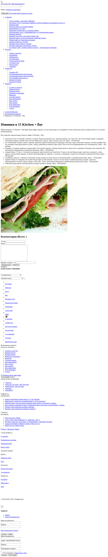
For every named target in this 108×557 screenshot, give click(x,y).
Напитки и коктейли (16, 93)
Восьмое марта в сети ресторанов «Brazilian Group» (27, 38)
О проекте (4, 436)
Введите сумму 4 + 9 (8, 262)
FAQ (2, 461)
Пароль (3, 525)
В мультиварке (14, 106)
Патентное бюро (7, 469)
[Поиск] (21, 6)
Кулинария (13, 55)
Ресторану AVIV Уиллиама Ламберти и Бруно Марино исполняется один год (37, 23)
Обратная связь (6, 443)
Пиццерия (8, 307)
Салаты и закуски (15, 87)
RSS (2, 487)
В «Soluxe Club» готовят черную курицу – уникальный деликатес (33, 47)
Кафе (7, 314)
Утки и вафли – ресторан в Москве (21, 21)
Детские (8, 338)
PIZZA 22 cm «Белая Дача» (14, 425)
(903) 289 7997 (6, 4)
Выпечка (12, 95)
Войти (10, 534)
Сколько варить (14, 97)
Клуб (7, 291)
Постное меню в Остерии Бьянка (21, 27)
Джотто (8, 383)
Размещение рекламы (8, 440)
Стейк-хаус (9, 323)
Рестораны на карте (25, 13)
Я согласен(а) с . (15, 553)
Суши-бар (8, 319)
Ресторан (8, 284)
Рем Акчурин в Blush (12, 418)
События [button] (8, 17)
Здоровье (12, 66)
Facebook (4, 479)
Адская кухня (14, 63)
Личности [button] (8, 68)
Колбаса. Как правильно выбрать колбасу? (20, 409)
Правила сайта (6, 458)
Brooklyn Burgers (15, 34)
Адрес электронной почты (10, 540)
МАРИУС (9, 390)
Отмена (4, 534)
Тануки (8, 388)
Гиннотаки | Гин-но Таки (15, 386)
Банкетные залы (11, 342)
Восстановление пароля (9, 530)
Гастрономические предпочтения (21, 76)
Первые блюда (14, 89)
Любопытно (13, 57)
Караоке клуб (10, 299)
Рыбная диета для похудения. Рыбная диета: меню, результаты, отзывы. (30, 403)
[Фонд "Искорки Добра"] (10, 429)
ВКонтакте (5, 483)
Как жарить (13, 103)
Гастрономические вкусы (18, 78)
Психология (13, 65)
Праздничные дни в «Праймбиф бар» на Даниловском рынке (31, 32)
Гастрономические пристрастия (20, 74)
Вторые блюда (14, 91)
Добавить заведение (13, 10)
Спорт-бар (9, 310)
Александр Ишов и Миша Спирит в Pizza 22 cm (22, 424)
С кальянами (9, 334)
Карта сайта (5, 447)
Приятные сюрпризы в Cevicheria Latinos (24, 30)
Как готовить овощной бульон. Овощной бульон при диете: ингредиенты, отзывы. (35, 405)
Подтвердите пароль (8, 549)
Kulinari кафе (14, 25)
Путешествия (14, 59)
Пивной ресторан (11, 303)
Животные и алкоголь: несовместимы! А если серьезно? (25, 401)
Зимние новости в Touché (18, 42)
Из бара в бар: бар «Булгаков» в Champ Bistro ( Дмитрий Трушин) (28, 422)
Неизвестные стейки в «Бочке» (20, 44)
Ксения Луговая (15, 80)
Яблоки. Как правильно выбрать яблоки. (19, 407)
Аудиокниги (5, 472)
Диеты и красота (15, 53)
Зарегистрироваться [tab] (12, 517)
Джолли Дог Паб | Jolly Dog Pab (17, 384)
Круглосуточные (11, 326)
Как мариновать (15, 99)
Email (3, 243)
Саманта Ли (13, 72)
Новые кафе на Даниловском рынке (22, 40)
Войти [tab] (7, 515)
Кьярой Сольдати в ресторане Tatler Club (24, 36)
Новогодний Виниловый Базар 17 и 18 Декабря (22, 399)
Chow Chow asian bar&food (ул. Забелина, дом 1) (22, 420)
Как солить (13, 101)
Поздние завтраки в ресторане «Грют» (23, 46)
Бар (6, 295)
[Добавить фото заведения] (11, 375)
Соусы (11, 108)
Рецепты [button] (8, 84)
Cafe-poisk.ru (13, 13)
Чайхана (8, 288)
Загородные (9, 330)
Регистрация (13, 555)
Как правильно (14, 104)
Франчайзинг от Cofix (17, 28)
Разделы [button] (8, 49)
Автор (3, 241)
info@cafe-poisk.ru (18, 4)
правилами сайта (21, 553)
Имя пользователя (7, 520)
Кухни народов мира (16, 61)
